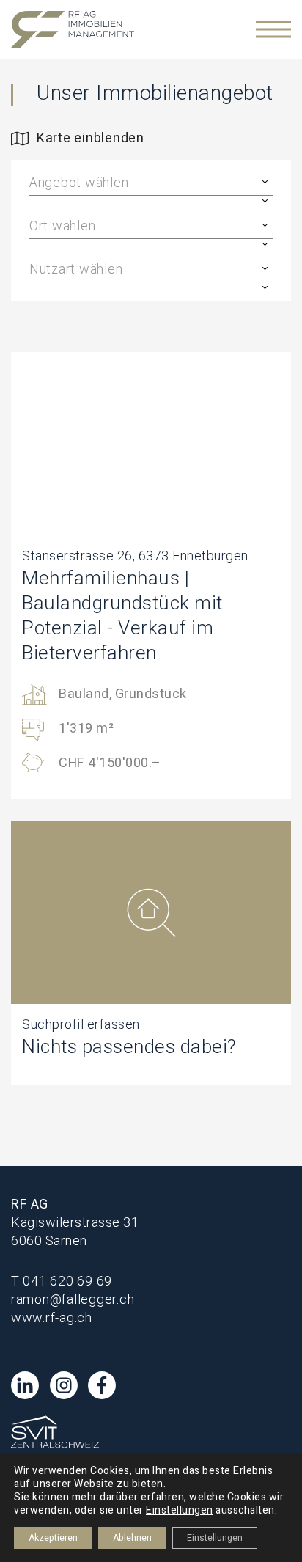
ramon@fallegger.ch (72, 1300)
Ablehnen (132, 1537)
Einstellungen (179, 1510)
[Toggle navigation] (273, 29)
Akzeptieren (53, 1537)
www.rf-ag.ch (51, 1318)
